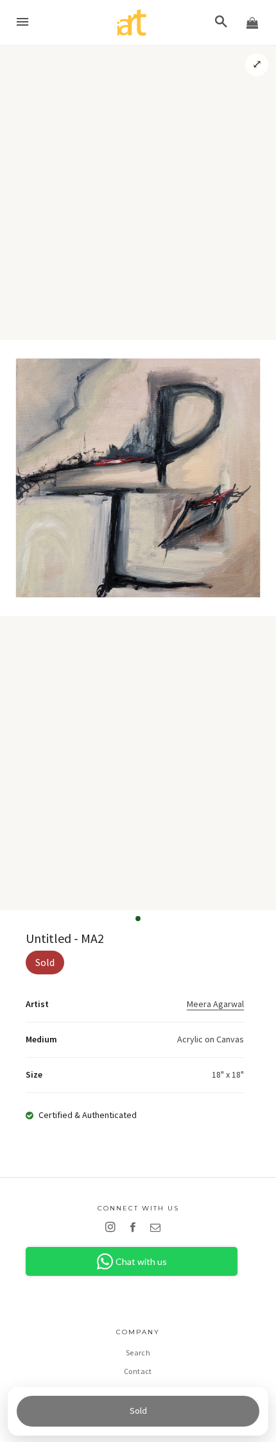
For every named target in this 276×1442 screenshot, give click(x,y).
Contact (138, 1371)
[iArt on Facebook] (135, 1227)
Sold (138, 1410)
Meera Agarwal (215, 1004)
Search (138, 1352)
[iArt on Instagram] (112, 1227)
